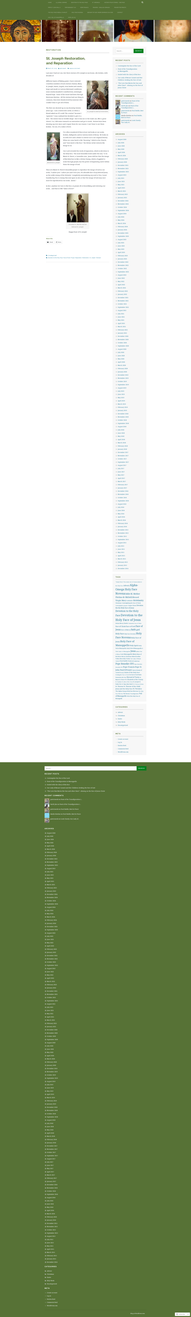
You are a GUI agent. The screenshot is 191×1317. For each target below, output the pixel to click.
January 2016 (122, 526)
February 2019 (123, 407)
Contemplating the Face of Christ (131, 603)
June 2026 (121, 146)
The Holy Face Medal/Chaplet (57, 12)
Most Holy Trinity (125, 659)
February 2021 (123, 330)
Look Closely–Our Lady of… (70, 819)
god (138, 629)
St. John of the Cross (127, 682)
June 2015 (121, 549)
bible (128, 593)
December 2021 (123, 297)
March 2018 (122, 443)
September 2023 (123, 236)
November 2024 (123, 204)
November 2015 (123, 533)
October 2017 (122, 459)
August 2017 (122, 465)
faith (133, 629)
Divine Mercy (119, 623)
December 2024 (123, 201)
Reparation (78, 257)
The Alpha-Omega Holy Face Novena (126, 691)
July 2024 (121, 217)
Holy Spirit (134, 645)
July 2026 (121, 143)
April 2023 (121, 252)
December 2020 (123, 336)
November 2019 (123, 378)
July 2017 (121, 468)
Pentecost (131, 661)
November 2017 (123, 456)
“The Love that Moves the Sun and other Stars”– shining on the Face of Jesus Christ (130, 85)
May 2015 (121, 552)
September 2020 (123, 346)
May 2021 (121, 320)
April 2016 (121, 517)
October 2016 (122, 497)
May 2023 (121, 249)
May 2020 (121, 359)
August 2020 (122, 349)
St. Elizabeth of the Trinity (134, 679)
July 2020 (121, 352)
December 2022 (123, 262)
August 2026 (122, 139)
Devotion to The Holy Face (79, 2)
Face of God (66, 257)
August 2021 (122, 310)
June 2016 (121, 510)
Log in (120, 742)
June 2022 (121, 278)
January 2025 (122, 198)
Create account (123, 739)
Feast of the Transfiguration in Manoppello (62, 781)
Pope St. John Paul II (54, 7)
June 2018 (121, 433)
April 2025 (121, 188)
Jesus (133, 651)
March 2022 (122, 288)
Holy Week (121, 722)
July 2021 (121, 314)
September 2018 (123, 423)
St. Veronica (96, 2)
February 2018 (123, 446)
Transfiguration (134, 693)
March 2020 (122, 365)
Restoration (85, 257)
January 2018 (122, 449)
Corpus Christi (132, 605)
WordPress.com (123, 752)
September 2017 (123, 462)
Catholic (129, 600)
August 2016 (122, 504)
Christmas (118, 603)
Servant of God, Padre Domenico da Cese (100, 12)
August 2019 (122, 388)
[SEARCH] (142, 2)
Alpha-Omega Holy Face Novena (126, 589)
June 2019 (121, 394)
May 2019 (121, 397)
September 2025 (123, 172)
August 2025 (122, 175)
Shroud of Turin (133, 677)
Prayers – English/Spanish (101, 7)
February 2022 (123, 291)
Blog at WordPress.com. (137, 1313)
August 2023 (122, 239)
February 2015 (123, 562)
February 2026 (123, 159)
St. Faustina (118, 682)
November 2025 (123, 168)
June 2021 (121, 317)
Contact (120, 12)
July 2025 (121, 178)
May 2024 (121, 220)
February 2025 (123, 194)
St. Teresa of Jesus (138, 684)
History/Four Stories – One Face (114, 2)
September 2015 (123, 539)
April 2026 (121, 152)
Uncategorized (52, 255)
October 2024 (122, 207)
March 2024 (122, 223)
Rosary (122, 672)
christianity (138, 600)
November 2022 (123, 265)
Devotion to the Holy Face (55, 257)
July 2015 (121, 546)
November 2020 (123, 339)
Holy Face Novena (77, 12)
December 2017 (123, 452)
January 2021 (122, 333)
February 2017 (123, 485)
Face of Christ (120, 626)
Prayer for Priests (120, 7)
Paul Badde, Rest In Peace (70, 809)
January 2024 (122, 230)
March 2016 (122, 520)
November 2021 (123, 301)
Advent (126, 585)
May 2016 (121, 514)
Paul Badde (124, 661)
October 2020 (122, 343)
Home (50, 2)
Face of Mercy (126, 630)
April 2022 (121, 285)
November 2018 (123, 417)
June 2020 (121, 356)
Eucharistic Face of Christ (135, 623)
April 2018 (121, 439)
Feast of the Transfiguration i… (130, 102)
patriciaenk (63, 68)
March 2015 (122, 559)
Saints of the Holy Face (132, 672)
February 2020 (123, 368)
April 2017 (121, 478)
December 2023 (123, 233)
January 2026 (122, 162)
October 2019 (122, 381)
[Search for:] (124, 51)
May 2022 (121, 281)
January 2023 (122, 259)
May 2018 (121, 436)
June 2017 (121, 472)
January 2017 (122, 488)
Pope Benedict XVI (70, 7)
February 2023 (123, 256)
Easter (126, 623)
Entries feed (122, 745)
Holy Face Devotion (130, 634)
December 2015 (123, 530)
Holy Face (119, 633)
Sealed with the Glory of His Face (129, 74)
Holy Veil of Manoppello (56, 17)
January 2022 (122, 294)
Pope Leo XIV (72, 17)
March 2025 (122, 191)
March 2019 (122, 404)
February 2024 (123, 226)
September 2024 (123, 210)
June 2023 (121, 246)
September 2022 (123, 272)
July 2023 (121, 243)
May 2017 (121, 475)
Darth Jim (124, 106)
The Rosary (126, 694)
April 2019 (121, 401)
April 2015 (121, 556)
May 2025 (121, 185)
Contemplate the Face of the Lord (129, 66)
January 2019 (122, 410)
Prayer (73, 257)
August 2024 (122, 214)
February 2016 (123, 523)
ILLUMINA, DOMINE (61, 2)
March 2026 (122, 155)
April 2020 (121, 362)
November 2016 (123, 494)
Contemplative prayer (121, 605)
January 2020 (122, 372)
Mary (134, 654)
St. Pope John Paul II (127, 684)
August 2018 (122, 426)
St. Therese (119, 686)
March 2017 (122, 481)
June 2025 (121, 181)
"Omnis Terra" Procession (122, 582)
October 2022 (122, 268)
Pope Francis (84, 7)
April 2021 (121, 323)
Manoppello (128, 654)
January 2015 (122, 565)
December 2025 (123, 165)
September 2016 (123, 501)
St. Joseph (93, 257)
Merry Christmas (127, 656)
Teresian (98, 257)
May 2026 (121, 149)
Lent (122, 654)
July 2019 (121, 391)
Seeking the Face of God (122, 674)
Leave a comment (74, 68)
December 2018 (123, 414)
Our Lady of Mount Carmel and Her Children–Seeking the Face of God (71, 788)
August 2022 (122, 275)
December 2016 (123, 491)
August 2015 (122, 543)
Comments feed (123, 749)
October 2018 (122, 420)
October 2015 (122, 536)
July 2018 (121, 430)
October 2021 (122, 304)
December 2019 (123, 375)
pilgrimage (137, 661)
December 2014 (123, 568)
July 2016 (121, 507)
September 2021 (123, 307)
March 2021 (122, 326)
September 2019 (123, 385)
